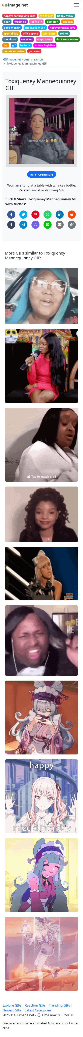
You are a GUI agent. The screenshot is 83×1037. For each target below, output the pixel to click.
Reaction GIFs (35, 1005)
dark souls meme (67, 39)
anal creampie (41, 174)
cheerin (68, 22)
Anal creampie (34, 59)
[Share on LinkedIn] (60, 214)
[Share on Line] (48, 225)
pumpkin (52, 22)
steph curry (44, 39)
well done (49, 33)
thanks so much (35, 27)
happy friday (65, 16)
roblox (64, 33)
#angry (13, 671)
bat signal (10, 39)
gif (14, 45)
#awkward (15, 537)
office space (30, 33)
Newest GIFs (11, 1010)
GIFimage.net (12, 59)
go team (34, 51)
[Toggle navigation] (76, 5)
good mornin (12, 27)
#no (10, 319)
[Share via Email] (60, 225)
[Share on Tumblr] (11, 225)
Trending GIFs (59, 1005)
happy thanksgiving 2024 (19, 16)
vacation (26, 39)
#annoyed (14, 477)
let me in (36, 22)
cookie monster (14, 51)
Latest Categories (38, 1010)
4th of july (46, 16)
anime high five (45, 45)
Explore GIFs (11, 1005)
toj (5, 45)
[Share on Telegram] (23, 225)
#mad (12, 664)
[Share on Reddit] (72, 214)
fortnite (25, 45)
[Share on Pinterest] (35, 214)
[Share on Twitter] (23, 214)
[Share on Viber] (35, 225)
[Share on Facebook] (11, 214)
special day (11, 33)
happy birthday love (62, 27)
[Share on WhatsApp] (48, 214)
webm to (20, 22)
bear (7, 22)
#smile (13, 530)
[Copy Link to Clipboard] (72, 225)
